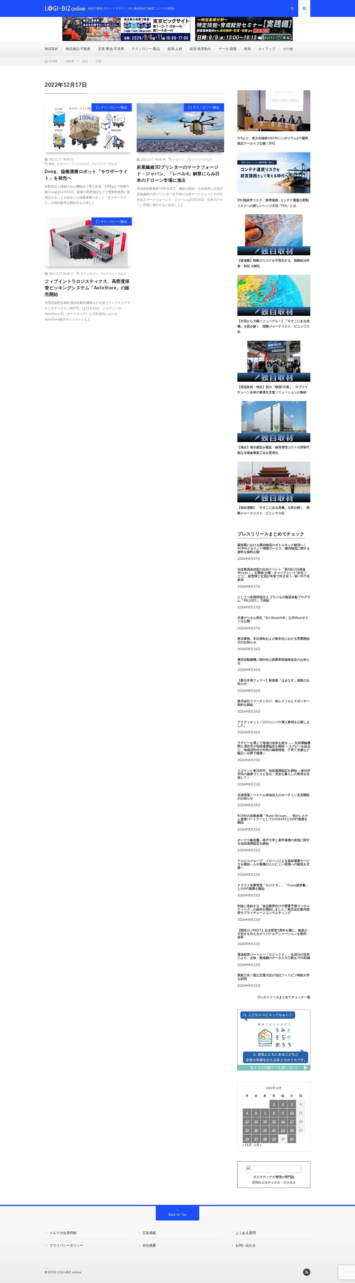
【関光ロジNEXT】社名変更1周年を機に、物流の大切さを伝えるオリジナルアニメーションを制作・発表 (273, 933)
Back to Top (178, 1214)
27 (256, 1139)
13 (256, 1121)
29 (274, 1139)
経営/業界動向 (200, 49)
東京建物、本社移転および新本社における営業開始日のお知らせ (273, 640)
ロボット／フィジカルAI (73, 163)
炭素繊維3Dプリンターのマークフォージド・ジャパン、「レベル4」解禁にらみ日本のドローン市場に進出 (178, 173)
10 (292, 1113)
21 (265, 1130)
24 (292, 1130)
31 (292, 1139)
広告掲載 (149, 1233)
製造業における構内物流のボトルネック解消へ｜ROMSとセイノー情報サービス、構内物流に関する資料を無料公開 (273, 548)
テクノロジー (89, 273)
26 (247, 1139)
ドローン (178, 159)
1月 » (258, 1145)
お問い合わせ (245, 1245)
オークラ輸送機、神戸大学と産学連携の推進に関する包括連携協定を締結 (273, 841)
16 (283, 1121)
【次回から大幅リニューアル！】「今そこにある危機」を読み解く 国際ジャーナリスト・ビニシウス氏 (273, 326)
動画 (52, 163)
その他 (288, 49)
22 (274, 1130)
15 (274, 1121)
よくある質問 (245, 1233)
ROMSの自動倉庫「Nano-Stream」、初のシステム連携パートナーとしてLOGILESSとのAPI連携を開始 (272, 819)
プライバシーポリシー (66, 1245)
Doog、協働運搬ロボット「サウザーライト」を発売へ (86, 174)
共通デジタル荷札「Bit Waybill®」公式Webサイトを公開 (272, 619)
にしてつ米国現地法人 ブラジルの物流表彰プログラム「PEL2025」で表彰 (273, 598)
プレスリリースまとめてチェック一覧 (283, 997)
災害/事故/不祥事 (111, 49)
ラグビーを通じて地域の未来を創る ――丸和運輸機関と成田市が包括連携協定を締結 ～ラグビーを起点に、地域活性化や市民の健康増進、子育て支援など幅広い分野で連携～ (273, 748)
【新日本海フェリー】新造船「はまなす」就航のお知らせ (273, 682)
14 (265, 1121)
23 (283, 1130)
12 (247, 1121)
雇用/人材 (174, 49)
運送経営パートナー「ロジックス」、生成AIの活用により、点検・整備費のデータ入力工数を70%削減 (273, 956)
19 (247, 1130)
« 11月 (247, 1145)
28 (265, 1139)
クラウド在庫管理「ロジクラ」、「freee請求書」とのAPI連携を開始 (273, 886)
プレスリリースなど (104, 163)
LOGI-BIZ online (69, 1272)
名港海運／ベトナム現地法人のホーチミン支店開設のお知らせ (273, 796)
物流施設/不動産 (78, 49)
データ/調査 (228, 49)
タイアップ (266, 49)
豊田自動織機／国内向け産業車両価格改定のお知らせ (273, 661)
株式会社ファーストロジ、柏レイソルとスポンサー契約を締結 (273, 702)
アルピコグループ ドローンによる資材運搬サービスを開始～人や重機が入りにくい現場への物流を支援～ (273, 864)
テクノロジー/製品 (146, 49)
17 (292, 1121)
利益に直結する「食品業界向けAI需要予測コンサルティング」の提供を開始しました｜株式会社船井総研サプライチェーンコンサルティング (273, 909)
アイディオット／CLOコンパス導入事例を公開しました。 (273, 723)
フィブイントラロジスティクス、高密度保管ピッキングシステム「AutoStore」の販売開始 (87, 287)
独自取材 (51, 49)
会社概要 (149, 1245)
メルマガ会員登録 (63, 1233)
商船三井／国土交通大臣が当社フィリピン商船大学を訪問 (273, 976)
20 (256, 1130)
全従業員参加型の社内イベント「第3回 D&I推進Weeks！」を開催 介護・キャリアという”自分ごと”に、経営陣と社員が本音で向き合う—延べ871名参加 (273, 574)
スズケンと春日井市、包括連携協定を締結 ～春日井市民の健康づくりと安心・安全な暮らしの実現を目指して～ (273, 774)
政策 (247, 49)
